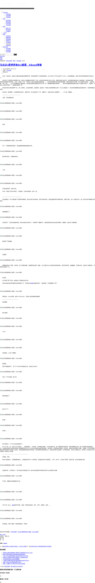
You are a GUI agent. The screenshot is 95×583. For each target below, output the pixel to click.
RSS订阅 (2, 56)
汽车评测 (8, 25)
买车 (4, 18)
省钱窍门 (8, 40)
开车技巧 (8, 36)
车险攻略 (8, 39)
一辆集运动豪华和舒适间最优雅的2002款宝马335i (16, 560)
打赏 (4, 534)
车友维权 (8, 51)
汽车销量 (8, 15)
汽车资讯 (5, 12)
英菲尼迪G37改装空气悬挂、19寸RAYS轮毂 (15, 546)
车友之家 (5, 47)
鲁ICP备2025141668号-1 (17, 566)
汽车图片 (8, 31)
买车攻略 (8, 20)
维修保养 (8, 37)
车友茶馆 (8, 50)
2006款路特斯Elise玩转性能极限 (11, 559)
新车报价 (8, 29)
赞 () (1, 534)
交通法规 (8, 45)
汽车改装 (8, 43)
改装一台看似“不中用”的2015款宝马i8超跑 (14, 563)
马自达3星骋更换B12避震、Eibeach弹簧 (21, 64)
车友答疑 (8, 48)
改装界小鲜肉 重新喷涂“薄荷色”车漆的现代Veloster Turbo (18, 552)
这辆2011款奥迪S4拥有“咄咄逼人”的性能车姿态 (15, 557)
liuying (5, 543)
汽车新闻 (8, 42)
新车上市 (8, 28)
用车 (4, 34)
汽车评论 (8, 14)
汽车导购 (8, 23)
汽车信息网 (31, 8)
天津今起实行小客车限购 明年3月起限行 (41, 546)
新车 (4, 26)
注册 (1, 59)
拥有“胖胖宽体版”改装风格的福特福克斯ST (14, 554)
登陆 (1, 57)
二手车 (5, 33)
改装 (32, 283)
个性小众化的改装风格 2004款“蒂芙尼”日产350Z (15, 555)
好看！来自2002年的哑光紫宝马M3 (12, 562)
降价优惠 (8, 22)
